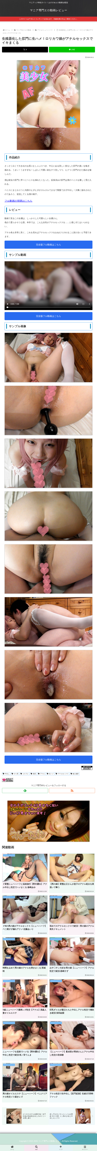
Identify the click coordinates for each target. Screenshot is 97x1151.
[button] (89, 639)
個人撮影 (76, 774)
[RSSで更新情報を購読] (72, 790)
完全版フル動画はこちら (48, 244)
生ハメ (51, 774)
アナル (42, 774)
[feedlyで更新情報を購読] (25, 790)
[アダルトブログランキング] (7, 780)
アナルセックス (63, 774)
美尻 (34, 774)
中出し (7, 774)
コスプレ (25, 774)
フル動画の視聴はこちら (18, 200)
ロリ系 (16, 774)
